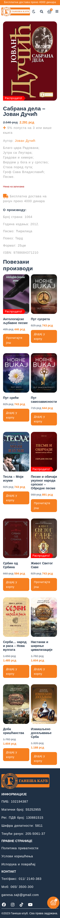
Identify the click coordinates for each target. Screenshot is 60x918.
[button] (41, 11)
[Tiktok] (21, 904)
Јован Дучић (25, 140)
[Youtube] (30, 904)
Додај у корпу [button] (39, 336)
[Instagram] (13, 904)
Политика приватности (19, 848)
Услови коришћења (17, 856)
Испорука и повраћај (18, 864)
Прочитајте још (14, 340)
